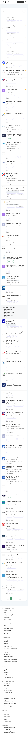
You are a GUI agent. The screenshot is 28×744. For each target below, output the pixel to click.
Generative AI (7, 729)
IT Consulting (7, 670)
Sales (5, 625)
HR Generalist (7, 654)
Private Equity (7, 617)
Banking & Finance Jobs (8, 608)
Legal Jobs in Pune (8, 316)
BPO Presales (7, 716)
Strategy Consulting (8, 640)
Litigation (6, 700)
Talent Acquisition (8, 658)
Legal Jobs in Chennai (8, 315)
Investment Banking (8, 615)
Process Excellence (8, 645)
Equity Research (7, 619)
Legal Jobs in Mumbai (8, 309)
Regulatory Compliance (9, 698)
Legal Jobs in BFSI (8, 705)
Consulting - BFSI (8, 646)
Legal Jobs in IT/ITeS (8, 707)
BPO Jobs (4, 710)
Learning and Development (10, 661)
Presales (6, 672)
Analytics (6, 643)
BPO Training (7, 719)
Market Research (8, 633)
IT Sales (5, 674)
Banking (5, 612)
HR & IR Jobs (5, 652)
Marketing (6, 627)
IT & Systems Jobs (6, 667)
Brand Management (8, 628)
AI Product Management (9, 727)
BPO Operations (7, 713)
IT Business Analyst (8, 677)
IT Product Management (9, 676)
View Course (10, 138)
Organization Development (10, 659)
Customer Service (8, 721)
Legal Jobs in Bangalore (9, 310)
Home (2, 5)
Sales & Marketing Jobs (8, 623)
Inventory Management (9, 688)
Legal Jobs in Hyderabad (9, 313)
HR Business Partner (8, 656)
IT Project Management (9, 669)
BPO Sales (6, 718)
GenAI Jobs (5, 725)
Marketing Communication (10, 632)
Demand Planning (8, 692)
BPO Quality (6, 714)
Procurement (7, 687)
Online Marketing (8, 630)
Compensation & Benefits (10, 663)
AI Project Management (9, 732)
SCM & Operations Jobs (8, 681)
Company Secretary (8, 701)
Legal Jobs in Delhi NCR (9, 312)
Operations (6, 685)
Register (20, 2)
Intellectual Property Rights (10, 703)
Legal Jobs (5, 696)
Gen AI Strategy (7, 731)
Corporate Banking (8, 614)
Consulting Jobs (6, 637)
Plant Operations (8, 690)
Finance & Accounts (8, 610)
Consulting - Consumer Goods (11, 648)
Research (6, 641)
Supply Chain (7, 683)
